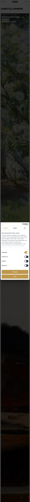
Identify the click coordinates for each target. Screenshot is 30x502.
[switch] (26, 257)
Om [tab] (24, 228)
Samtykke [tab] (5, 228)
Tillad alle (15, 272)
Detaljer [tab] (15, 228)
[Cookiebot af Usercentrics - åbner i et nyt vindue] (22, 224)
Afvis (15, 276)
